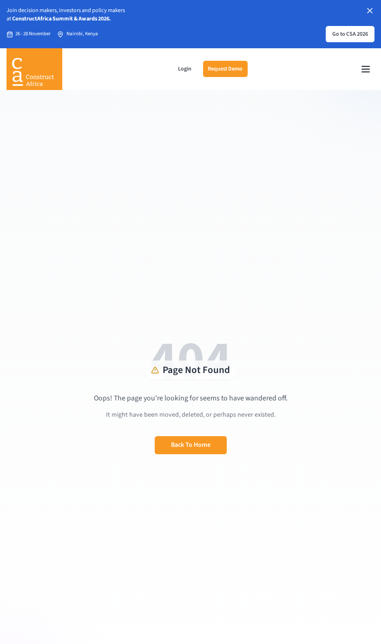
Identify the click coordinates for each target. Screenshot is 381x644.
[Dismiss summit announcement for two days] (369, 10)
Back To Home (190, 445)
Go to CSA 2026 (350, 34)
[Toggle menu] (365, 69)
